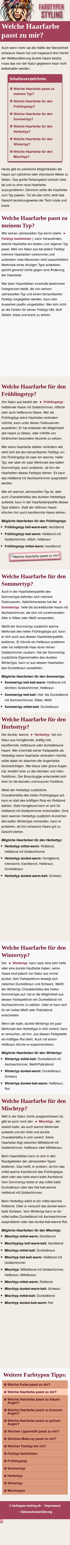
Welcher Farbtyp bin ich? (27, 1446)
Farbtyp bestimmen (22, 1453)
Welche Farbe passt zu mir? (29, 1384)
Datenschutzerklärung (36, 1511)
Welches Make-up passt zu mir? (32, 1438)
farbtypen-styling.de (26, 1505)
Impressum (53, 1505)
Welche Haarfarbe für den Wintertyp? (33, 141)
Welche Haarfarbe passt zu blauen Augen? (34, 1401)
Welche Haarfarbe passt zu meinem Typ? (34, 91)
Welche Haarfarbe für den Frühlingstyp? (33, 104)
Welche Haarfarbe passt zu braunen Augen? (35, 1412)
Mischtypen (16, 1490)
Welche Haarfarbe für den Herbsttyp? (33, 129)
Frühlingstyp (53, 401)
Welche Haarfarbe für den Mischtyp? (33, 154)
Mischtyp (46, 1121)
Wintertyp (20, 963)
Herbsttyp (42, 734)
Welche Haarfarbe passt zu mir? (32, 1392)
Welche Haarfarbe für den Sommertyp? (33, 116)
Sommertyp (16, 1468)
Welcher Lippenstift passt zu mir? (33, 1431)
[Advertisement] (35, 348)
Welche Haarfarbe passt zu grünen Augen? (34, 1422)
